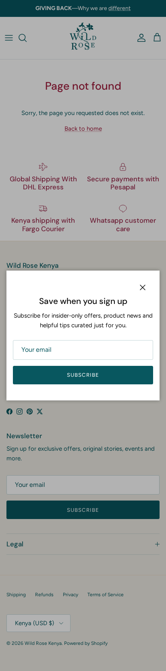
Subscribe (83, 375)
